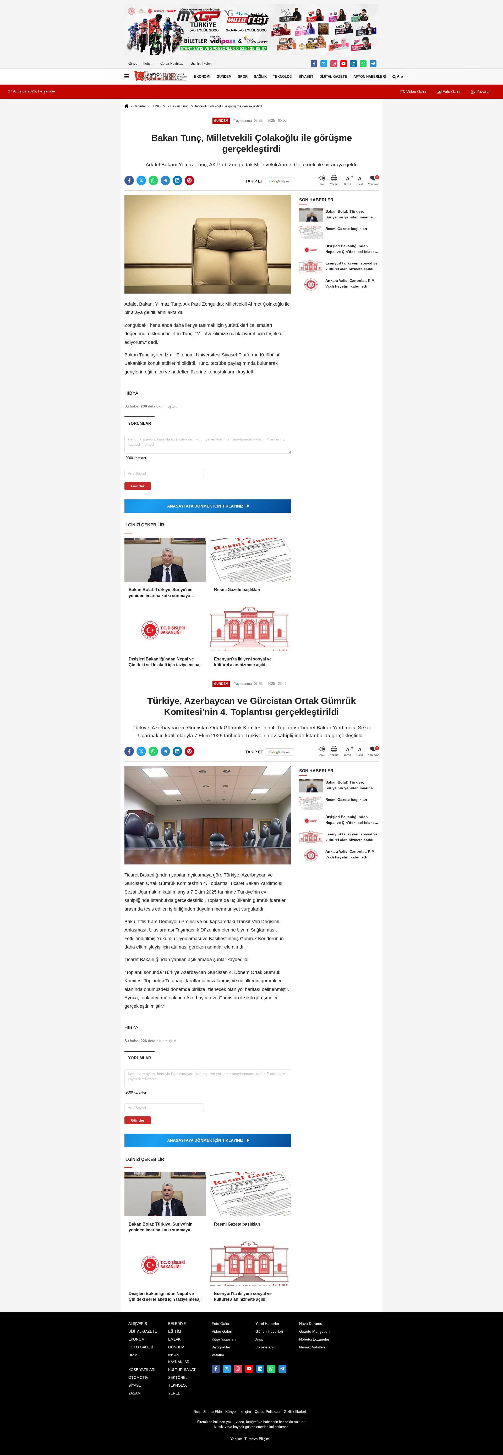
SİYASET (306, 76)
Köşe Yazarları (224, 1339)
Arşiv (259, 1339)
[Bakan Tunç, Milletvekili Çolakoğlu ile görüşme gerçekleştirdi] (207, 244)
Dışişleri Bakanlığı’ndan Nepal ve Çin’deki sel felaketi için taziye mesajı (165, 662)
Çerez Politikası (172, 63)
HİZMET (135, 1355)
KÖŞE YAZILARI (141, 1370)
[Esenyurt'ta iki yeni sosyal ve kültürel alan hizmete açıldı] (250, 629)
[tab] (139, 423)
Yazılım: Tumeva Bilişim (249, 1439)
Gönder (137, 486)
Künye (132, 63)
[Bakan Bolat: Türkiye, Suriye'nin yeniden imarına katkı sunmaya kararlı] (165, 560)
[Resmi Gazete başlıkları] (250, 560)
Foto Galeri (451, 91)
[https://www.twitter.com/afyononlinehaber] (323, 63)
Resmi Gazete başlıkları (237, 589)
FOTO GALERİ (140, 1347)
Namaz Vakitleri (312, 1347)
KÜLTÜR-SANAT (182, 1370)
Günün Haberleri (269, 1331)
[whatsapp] (153, 180)
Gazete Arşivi (266, 1347)
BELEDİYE (177, 1324)
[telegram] (165, 180)
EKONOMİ (202, 76)
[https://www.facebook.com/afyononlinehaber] (314, 63)
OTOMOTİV (138, 1378)
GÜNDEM (224, 76)
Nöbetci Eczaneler (314, 1339)
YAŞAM (134, 1393)
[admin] (373, 63)
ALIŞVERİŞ (137, 1324)
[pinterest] (189, 180)
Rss (196, 1412)
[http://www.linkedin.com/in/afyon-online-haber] (353, 63)
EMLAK (174, 1339)
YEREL (174, 1393)
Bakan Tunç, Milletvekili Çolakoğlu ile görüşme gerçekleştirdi (216, 106)
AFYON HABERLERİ (369, 76)
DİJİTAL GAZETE (333, 76)
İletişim (148, 63)
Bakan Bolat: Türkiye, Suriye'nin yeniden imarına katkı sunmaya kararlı (161, 593)
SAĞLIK (260, 76)
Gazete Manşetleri (314, 1331)
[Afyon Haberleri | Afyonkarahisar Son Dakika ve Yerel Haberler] (160, 76)
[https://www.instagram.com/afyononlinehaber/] (333, 63)
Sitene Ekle (212, 1412)
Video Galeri (416, 91)
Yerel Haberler (267, 1324)
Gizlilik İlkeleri (201, 63)
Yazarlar (483, 91)
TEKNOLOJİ (282, 76)
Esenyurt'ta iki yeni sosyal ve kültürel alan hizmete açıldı (243, 662)
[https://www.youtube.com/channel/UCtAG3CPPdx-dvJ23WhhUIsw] (343, 63)
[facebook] (129, 180)
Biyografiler (221, 1347)
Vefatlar (218, 1355)
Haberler (139, 106)
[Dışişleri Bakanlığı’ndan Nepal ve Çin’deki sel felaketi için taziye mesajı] (165, 629)
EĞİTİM (174, 1331)
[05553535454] (363, 63)
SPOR (243, 76)
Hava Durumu (310, 1324)
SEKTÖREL (178, 1378)
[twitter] (141, 180)
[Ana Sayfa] (126, 106)
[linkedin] (177, 180)
